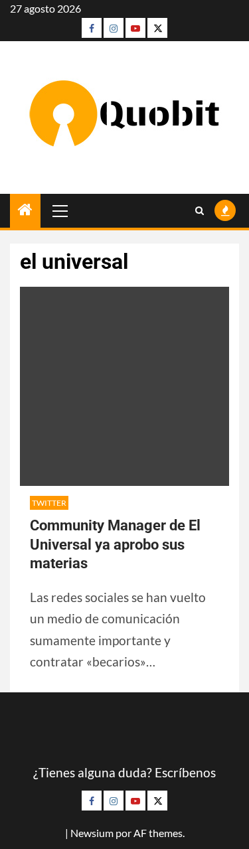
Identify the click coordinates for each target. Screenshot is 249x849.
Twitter (49, 503)
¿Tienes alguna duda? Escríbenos (124, 772)
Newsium (92, 832)
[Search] (199, 211)
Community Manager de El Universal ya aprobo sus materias (115, 544)
